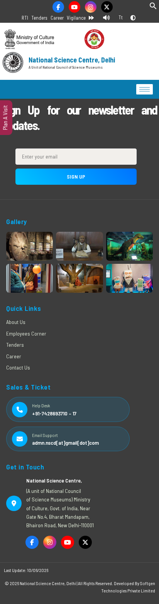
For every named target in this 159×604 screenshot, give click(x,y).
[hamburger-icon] (144, 89)
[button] (153, 7)
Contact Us (18, 367)
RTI (25, 18)
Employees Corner (26, 333)
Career (57, 18)
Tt (120, 17)
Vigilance (76, 18)
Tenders (39, 18)
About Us (15, 322)
